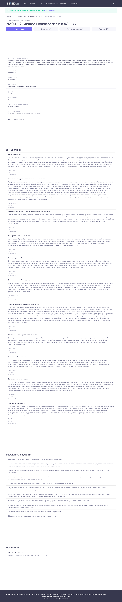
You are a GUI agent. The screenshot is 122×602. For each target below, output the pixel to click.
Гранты (32, 3)
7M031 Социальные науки (16, 119)
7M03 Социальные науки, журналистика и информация (25, 113)
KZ (114, 3)
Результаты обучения (75, 29)
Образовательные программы (56, 3)
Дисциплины (46, 29)
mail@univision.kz (62, 599)
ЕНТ (25, 3)
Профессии (74, 3)
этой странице (49, 10)
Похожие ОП (104, 29)
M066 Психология (13, 106)
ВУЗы (40, 3)
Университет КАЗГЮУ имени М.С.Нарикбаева (22, 86)
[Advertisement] (59, 44)
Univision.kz (9, 16)
